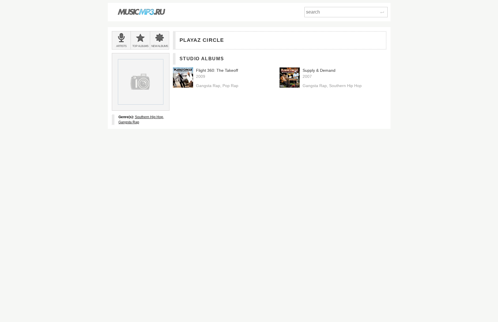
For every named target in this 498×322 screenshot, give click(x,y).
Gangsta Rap (128, 122)
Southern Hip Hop (149, 117)
